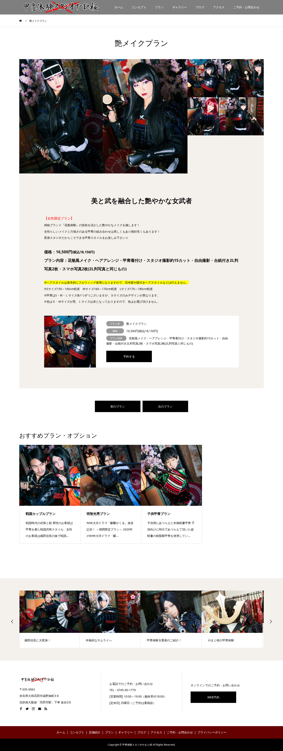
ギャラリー (179, 7)
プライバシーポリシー (211, 732)
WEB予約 (213, 697)
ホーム (118, 7)
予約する (129, 356)
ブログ (200, 7)
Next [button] (271, 621)
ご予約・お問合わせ (246, 7)
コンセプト (139, 7)
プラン (159, 7)
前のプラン (117, 406)
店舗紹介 (94, 732)
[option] (103, 116)
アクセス (219, 7)
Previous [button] (12, 621)
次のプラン (165, 406)
